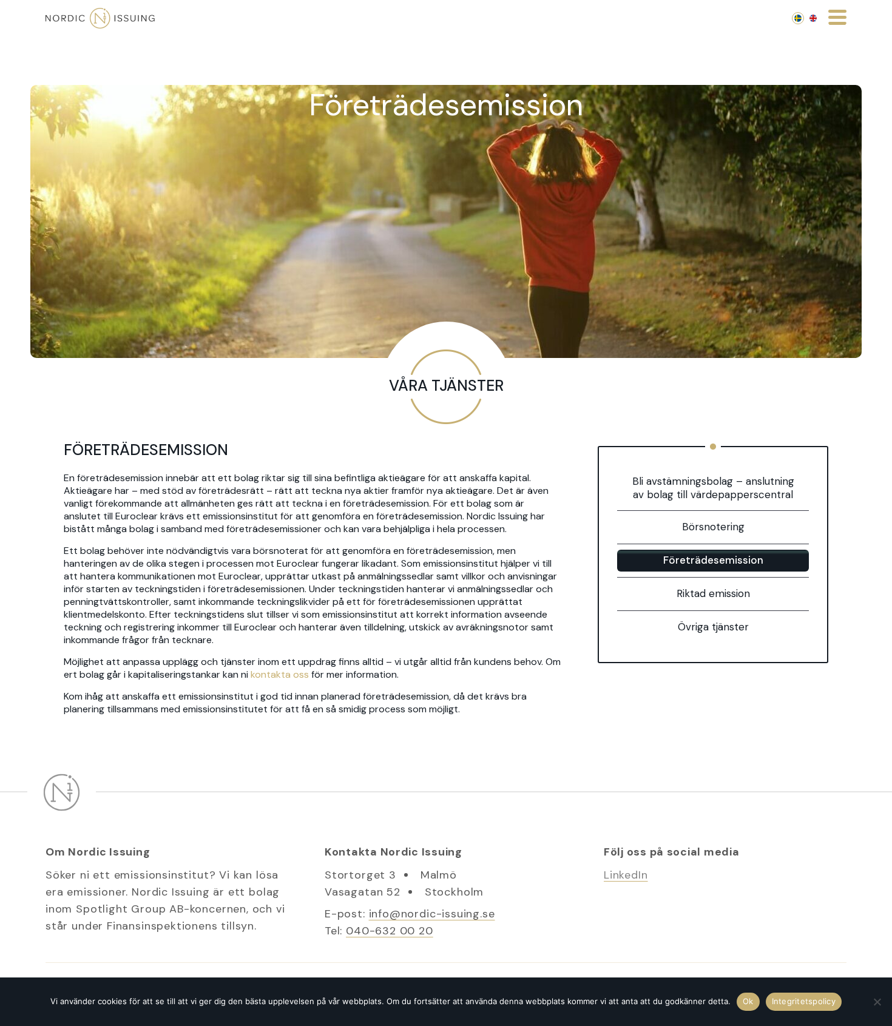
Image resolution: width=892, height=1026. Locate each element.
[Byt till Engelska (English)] (813, 18)
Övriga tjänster (713, 626)
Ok (748, 1001)
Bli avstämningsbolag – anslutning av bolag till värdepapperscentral (713, 487)
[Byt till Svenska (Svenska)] (798, 18)
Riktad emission (713, 593)
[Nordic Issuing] (100, 18)
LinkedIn (626, 875)
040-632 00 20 (389, 930)
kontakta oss (280, 674)
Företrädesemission (713, 560)
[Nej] (877, 1002)
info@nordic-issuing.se (432, 913)
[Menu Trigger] (837, 16)
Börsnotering (713, 526)
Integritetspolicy (804, 1001)
